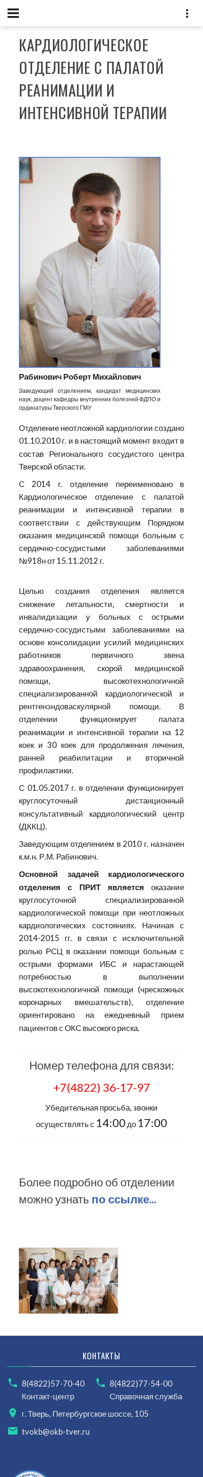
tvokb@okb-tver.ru (56, 1431)
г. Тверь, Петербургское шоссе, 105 (85, 1414)
